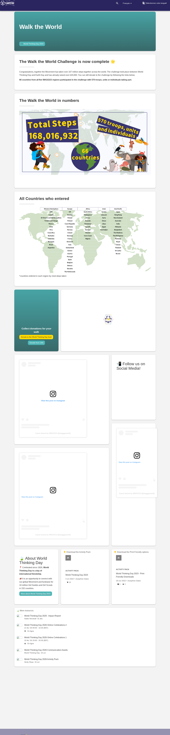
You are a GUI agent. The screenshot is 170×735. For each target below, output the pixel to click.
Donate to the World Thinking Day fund (36, 337)
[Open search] (117, 3)
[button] (154, 3)
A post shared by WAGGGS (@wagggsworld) (53, 433)
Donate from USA (36, 343)
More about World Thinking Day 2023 (35, 594)
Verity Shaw (28, 662)
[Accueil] (7, 3)
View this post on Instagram (32, 497)
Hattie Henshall (30, 619)
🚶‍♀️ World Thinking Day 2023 (32, 44)
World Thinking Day (32, 653)
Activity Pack (72, 571)
